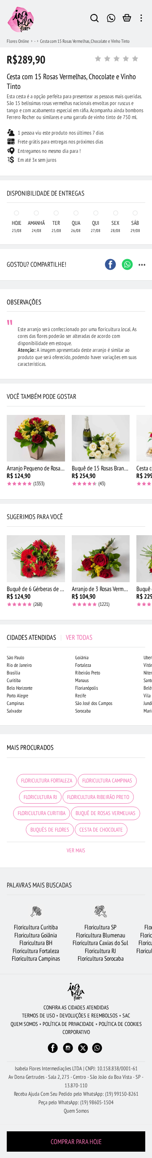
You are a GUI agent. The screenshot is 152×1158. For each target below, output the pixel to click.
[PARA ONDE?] (95, 19)
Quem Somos (76, 1110)
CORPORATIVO (76, 1032)
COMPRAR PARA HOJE (76, 1141)
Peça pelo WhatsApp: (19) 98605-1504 (76, 1102)
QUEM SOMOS (24, 1024)
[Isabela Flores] (76, 992)
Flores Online (18, 41)
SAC (126, 1015)
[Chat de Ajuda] (111, 17)
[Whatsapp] (97, 1052)
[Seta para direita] (143, 159)
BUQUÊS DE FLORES (49, 829)
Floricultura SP (100, 927)
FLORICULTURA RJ (40, 797)
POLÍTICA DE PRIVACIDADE (68, 1024)
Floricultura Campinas (36, 958)
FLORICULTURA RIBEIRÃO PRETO (98, 797)
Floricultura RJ (100, 951)
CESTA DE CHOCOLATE (101, 829)
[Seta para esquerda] (8, 159)
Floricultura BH (35, 943)
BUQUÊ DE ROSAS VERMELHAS (106, 813)
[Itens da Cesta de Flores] (127, 20)
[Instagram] (68, 1052)
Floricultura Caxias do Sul (100, 943)
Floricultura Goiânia (35, 935)
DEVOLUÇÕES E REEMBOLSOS (89, 1015)
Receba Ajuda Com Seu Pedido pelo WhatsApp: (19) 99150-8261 (76, 1093)
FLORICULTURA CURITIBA (41, 813)
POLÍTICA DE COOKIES (120, 1024)
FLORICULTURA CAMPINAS (107, 780)
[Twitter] (83, 1048)
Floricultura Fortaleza (36, 951)
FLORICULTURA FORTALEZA (46, 780)
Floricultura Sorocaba (101, 958)
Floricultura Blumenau (100, 935)
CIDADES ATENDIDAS (49, 637)
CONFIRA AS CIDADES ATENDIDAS (76, 1007)
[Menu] (141, 19)
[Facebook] (53, 1052)
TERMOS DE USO (38, 1015)
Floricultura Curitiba (36, 927)
